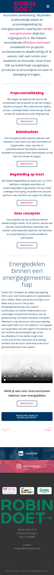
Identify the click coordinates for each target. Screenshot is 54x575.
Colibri (46, 571)
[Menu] (48, 6)
